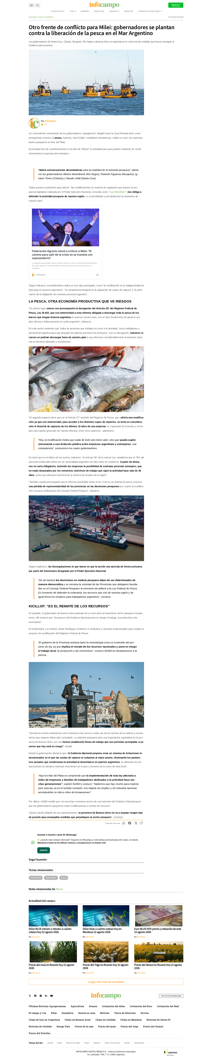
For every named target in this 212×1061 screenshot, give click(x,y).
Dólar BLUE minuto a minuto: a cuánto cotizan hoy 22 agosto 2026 (50, 930)
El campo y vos (37, 1012)
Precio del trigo (129, 1026)
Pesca (41, 17)
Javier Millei (51, 878)
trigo (86, 1043)
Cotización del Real (168, 1006)
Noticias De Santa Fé (158, 1019)
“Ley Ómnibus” (117, 192)
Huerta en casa (86, 1012)
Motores (104, 1012)
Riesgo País (63, 1026)
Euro (59, 1043)
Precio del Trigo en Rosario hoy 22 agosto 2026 (105, 966)
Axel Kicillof (49, 17)
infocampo (36, 937)
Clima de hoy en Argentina (44, 1019)
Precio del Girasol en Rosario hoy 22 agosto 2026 (158, 966)
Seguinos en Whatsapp (176, 5)
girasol (96, 1043)
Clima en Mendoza (131, 1019)
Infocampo (33, 17)
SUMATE (43, 850)
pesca (63, 878)
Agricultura (99, 11)
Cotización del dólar (113, 1006)
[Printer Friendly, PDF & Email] (141, 824)
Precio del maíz (107, 1026)
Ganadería (85, 11)
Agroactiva (128, 11)
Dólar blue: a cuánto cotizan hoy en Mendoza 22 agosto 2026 (102, 930)
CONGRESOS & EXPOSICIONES (149, 11)
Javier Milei (139, 1043)
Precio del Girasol (153, 1026)
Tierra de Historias (125, 1012)
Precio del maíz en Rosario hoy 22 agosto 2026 (51, 966)
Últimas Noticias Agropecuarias (47, 1006)
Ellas (54, 1012)
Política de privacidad (171, 996)
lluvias (144, 1012)
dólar (50, 1043)
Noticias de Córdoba (40, 1026)
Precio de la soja (84, 1026)
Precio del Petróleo (39, 1033)
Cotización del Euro (141, 1006)
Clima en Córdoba (105, 1019)
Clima (72, 11)
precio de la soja (112, 1043)
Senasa (93, 1006)
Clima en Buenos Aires (78, 1019)
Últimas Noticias (57, 11)
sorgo (127, 1043)
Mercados (113, 11)
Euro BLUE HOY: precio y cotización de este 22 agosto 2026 (157, 930)
